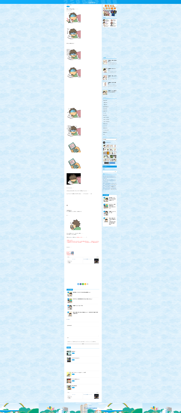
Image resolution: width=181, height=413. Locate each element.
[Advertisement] (83, 274)
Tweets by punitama (106, 164)
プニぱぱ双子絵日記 (90, 2)
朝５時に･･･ (74, 351)
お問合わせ (90, 405)
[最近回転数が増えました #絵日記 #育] (104, 159)
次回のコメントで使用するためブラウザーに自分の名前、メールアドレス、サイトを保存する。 (82, 341)
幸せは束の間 (74, 385)
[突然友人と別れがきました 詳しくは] (104, 153)
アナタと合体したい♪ (75, 379)
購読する (105, 166)
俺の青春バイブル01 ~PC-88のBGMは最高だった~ (82, 292)
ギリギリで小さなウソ (76, 358)
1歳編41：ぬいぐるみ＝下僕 (78, 305)
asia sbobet (104, 181)
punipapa (104, 178)
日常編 (68, 319)
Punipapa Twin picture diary (90, 410)
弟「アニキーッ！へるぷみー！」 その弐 (79, 372)
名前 (68, 337)
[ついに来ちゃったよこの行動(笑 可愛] (114, 156)
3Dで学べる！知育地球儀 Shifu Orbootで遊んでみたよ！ (83, 298)
